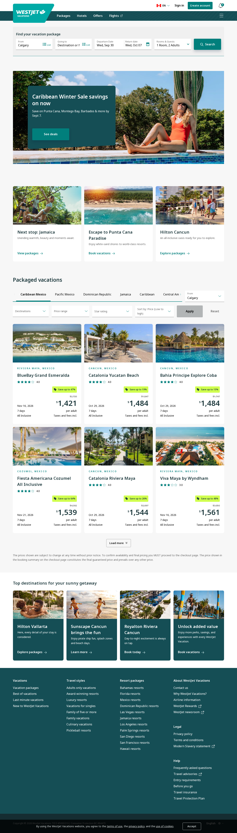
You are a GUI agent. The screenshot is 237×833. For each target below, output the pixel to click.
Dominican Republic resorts (139, 706)
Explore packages (172, 253)
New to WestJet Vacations (31, 706)
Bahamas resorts (132, 688)
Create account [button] (200, 5)
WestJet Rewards (185, 706)
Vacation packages (26, 688)
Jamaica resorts (130, 718)
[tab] (33, 294)
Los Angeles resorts (133, 724)
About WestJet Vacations (191, 681)
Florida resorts (130, 694)
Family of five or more (81, 712)
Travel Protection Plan (189, 798)
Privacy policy (182, 734)
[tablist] (97, 294)
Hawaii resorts (130, 749)
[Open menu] (221, 16)
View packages (28, 253)
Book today (132, 652)
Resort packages (132, 681)
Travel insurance (185, 792)
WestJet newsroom (186, 712)
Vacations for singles (81, 706)
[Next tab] (180, 294)
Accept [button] (191, 826)
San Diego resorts (132, 736)
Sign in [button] (179, 5)
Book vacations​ (189, 652)
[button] (220, 6)
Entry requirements (187, 780)
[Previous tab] (14, 294)
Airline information (186, 700)
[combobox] (204, 296)
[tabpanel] (118, 433)
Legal (177, 727)
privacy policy (136, 826)
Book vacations (100, 253)
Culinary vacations (79, 724)
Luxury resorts (76, 700)
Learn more (79, 652)
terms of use (114, 826)
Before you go (183, 786)
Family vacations (77, 718)
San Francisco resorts (135, 743)
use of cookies (164, 826)
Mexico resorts (130, 700)
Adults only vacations (81, 688)
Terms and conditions (188, 740)
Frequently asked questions (192, 768)
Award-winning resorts (82, 694)
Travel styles (75, 681)
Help (176, 761)
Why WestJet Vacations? (190, 694)
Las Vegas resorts (132, 712)
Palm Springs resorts (134, 730)
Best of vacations (25, 694)
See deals (51, 134)
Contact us (180, 688)
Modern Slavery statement (191, 746)
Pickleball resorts (78, 730)
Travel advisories (185, 774)
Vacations (20, 681)
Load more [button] (116, 543)
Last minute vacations (28, 700)
